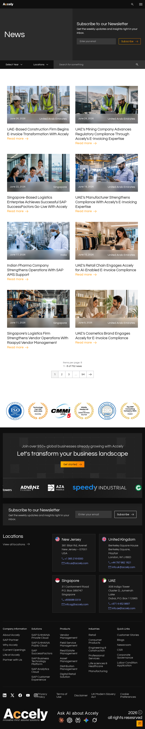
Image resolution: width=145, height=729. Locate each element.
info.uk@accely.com (123, 567)
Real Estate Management (68, 652)
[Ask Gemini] (86, 720)
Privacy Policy (42, 695)
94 (83, 374)
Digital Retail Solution (68, 675)
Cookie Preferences (128, 695)
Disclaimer (81, 695)
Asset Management (68, 659)
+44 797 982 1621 (121, 562)
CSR (120, 649)
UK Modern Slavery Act (103, 695)
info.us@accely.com (76, 563)
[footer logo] (25, 720)
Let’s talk (140, 723)
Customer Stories (128, 634)
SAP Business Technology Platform (40, 661)
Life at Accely (11, 654)
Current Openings (14, 649)
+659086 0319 (73, 599)
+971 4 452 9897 (120, 603)
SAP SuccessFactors (41, 652)
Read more (15, 138)
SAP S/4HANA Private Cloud (40, 636)
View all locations (14, 544)
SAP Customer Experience (40, 678)
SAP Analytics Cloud (40, 670)
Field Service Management (68, 644)
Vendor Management (68, 636)
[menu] (141, 4)
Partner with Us (12, 659)
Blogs (120, 639)
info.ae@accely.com (123, 608)
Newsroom (124, 644)
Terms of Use (61, 695)
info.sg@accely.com (76, 604)
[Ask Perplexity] (78, 720)
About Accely (11, 634)
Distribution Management (68, 667)
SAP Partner (11, 639)
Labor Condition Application (127, 664)
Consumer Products (95, 641)
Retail (92, 634)
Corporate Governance (125, 656)
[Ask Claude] (61, 720)
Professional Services (96, 657)
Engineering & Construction (97, 649)
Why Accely (10, 644)
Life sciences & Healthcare (98, 664)
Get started (70, 464)
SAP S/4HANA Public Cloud (40, 644)
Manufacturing (98, 671)
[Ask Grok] (94, 720)
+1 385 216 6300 (74, 558)
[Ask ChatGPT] (69, 720)
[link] (4, 695)
